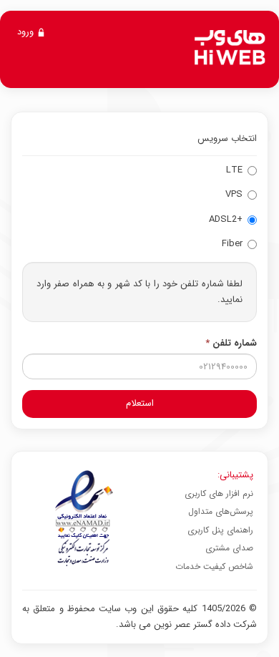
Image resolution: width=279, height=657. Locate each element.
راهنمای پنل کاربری (220, 530)
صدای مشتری (229, 548)
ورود (26, 31)
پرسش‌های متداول (220, 511)
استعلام (140, 403)
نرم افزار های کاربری (219, 493)
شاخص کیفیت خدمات (214, 566)
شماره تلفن (231, 343)
